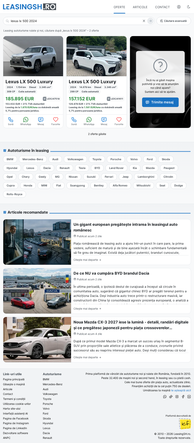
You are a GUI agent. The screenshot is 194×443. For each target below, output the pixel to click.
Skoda (47, 418)
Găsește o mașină (14, 384)
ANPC (6, 437)
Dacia (46, 433)
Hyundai (48, 423)
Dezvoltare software (15, 433)
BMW (46, 379)
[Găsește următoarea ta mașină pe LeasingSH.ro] (29, 6)
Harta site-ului (11, 408)
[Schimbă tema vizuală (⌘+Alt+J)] (188, 7)
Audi (45, 389)
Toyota (47, 398)
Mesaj (41, 124)
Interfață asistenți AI (15, 413)
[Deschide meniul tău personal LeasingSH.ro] (179, 7)
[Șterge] (143, 21)
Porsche (48, 403)
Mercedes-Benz (53, 384)
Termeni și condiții (14, 398)
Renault (47, 437)
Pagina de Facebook (16, 418)
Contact (8, 393)
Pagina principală (13, 379)
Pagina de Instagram (16, 423)
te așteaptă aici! (181, 390)
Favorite (55, 124)
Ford (45, 413)
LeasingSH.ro (182, 433)
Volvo (46, 408)
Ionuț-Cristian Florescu (185, 424)
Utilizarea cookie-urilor (17, 403)
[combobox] (79, 21)
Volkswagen (50, 393)
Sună (10, 124)
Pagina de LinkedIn (15, 428)
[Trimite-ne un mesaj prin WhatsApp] (165, 397)
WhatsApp (25, 124)
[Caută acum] (150, 21)
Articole (7, 389)
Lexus (46, 428)
